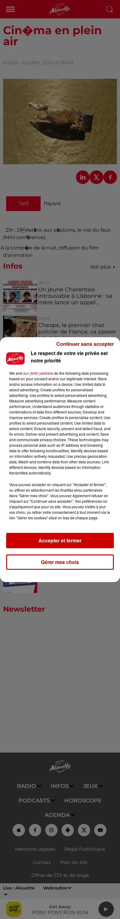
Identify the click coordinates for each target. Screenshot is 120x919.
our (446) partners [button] (38, 373)
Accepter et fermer (60, 540)
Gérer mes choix (60, 561)
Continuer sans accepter (85, 343)
